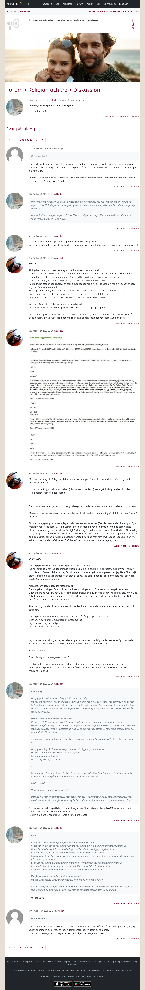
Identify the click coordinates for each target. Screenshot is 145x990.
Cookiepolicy (81, 970)
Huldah (53, 100)
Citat (112, 116)
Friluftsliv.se (87, 976)
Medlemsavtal (53, 970)
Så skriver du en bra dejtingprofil (57, 961)
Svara (105, 116)
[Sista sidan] (43, 139)
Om (98, 3)
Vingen (60, 910)
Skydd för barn (112, 970)
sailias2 (59, 258)
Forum (79, 3)
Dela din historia (13, 961)
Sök (57, 3)
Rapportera (122, 116)
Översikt (47, 3)
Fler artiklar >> (72, 964)
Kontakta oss (126, 970)
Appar (90, 3)
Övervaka (134, 116)
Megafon (68, 3)
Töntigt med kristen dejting (125, 961)
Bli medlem (110, 3)
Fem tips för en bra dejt (82, 961)
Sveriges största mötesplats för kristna (114, 11)
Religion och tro (48, 89)
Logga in (123, 3)
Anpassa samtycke (96, 970)
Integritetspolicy (67, 970)
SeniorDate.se (99, 976)
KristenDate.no (46, 976)
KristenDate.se (60, 976)
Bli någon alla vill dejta (103, 961)
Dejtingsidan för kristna (31, 961)
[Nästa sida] (37, 139)
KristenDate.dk (74, 976)
